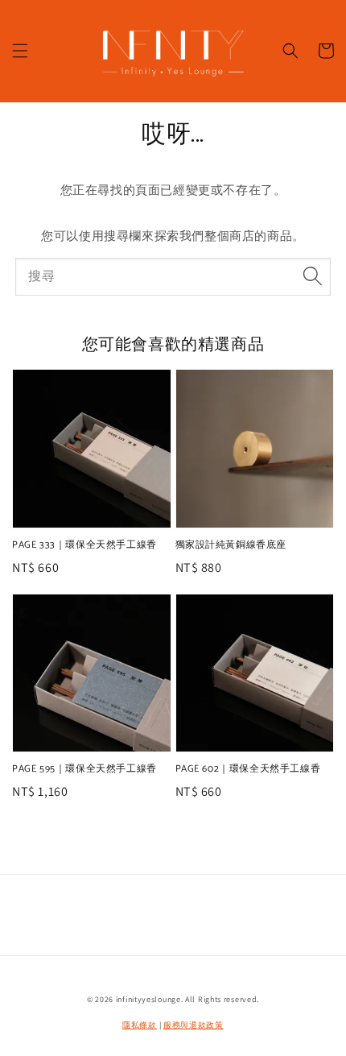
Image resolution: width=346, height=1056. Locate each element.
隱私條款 (139, 1025)
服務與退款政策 (193, 1025)
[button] (20, 50)
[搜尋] (312, 276)
